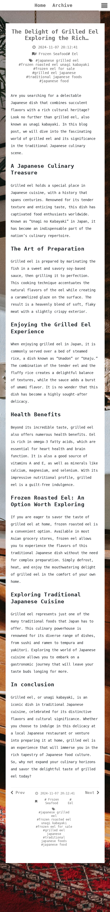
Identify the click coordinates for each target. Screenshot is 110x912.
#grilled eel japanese (54, 73)
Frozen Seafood (51, 54)
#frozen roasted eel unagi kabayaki (54, 65)
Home (40, 5)
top (98, 903)
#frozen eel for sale (54, 69)
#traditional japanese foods (54, 77)
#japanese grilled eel (57, 60)
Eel (73, 54)
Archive (62, 5)
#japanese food (53, 81)
